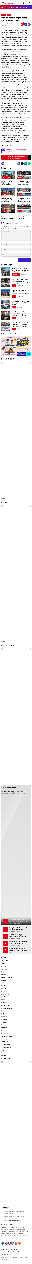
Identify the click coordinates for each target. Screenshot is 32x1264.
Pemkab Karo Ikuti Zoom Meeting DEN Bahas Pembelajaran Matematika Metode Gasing (23, 183)
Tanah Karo (5, 1042)
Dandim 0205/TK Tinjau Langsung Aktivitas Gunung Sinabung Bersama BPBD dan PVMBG (7, 183)
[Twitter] (22, 163)
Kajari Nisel (11, 149)
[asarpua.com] (8, 3)
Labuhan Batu (5, 1005)
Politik (3, 1033)
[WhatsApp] (29, 163)
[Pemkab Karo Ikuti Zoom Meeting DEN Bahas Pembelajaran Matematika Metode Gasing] (24, 175)
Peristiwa (4, 1028)
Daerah (4, 15)
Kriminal (3, 1002)
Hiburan (3, 988)
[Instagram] (16, 1243)
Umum (3, 1056)
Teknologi (4, 1050)
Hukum (9, 15)
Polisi (2, 1030)
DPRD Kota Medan (6, 977)
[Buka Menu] (26, 3)
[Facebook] (18, 163)
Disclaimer (14, 1249)
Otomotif (4, 1022)
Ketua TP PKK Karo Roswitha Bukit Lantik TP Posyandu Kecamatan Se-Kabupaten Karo (23, 217)
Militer (3, 1014)
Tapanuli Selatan (6, 1044)
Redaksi (3, 23)
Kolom (3, 1000)
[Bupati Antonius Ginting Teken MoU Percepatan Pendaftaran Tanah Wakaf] (8, 192)
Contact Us (5, 1249)
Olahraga (4, 1019)
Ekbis (2, 983)
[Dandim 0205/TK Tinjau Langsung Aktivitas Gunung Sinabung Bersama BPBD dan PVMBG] (8, 175)
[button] (23, 3)
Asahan (3, 963)
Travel (3, 1053)
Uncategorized (5, 1058)
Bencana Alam (6, 177)
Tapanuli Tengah (6, 1047)
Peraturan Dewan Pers (8, 1252)
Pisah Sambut (22, 149)
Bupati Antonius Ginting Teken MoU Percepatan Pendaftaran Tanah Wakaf (7, 200)
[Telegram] (25, 163)
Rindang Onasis (8, 152)
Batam (3, 966)
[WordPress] (12, 1243)
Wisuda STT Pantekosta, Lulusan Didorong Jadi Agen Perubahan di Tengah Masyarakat (8, 217)
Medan (3, 1011)
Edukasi (3, 980)
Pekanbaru (4, 1025)
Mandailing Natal (6, 1008)
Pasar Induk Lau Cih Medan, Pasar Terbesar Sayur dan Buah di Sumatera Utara (18, 949)
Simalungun (5, 1039)
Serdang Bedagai (6, 1036)
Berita (3, 972)
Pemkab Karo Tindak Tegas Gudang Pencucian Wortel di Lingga (23, 200)
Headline (4, 986)
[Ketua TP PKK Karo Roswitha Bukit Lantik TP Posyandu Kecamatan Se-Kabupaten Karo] (24, 208)
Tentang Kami (5, 1254)
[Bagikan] (29, 24)
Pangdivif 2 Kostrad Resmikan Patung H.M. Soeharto (19, 929)
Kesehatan (4, 997)
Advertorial (4, 961)
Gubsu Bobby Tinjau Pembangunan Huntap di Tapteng (17, 935)
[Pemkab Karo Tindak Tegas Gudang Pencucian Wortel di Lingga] (24, 192)
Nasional (4, 1016)
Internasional (5, 994)
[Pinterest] (9, 1243)
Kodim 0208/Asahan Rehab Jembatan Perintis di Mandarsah (18, 942)
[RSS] (19, 1243)
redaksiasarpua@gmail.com (13, 1220)
